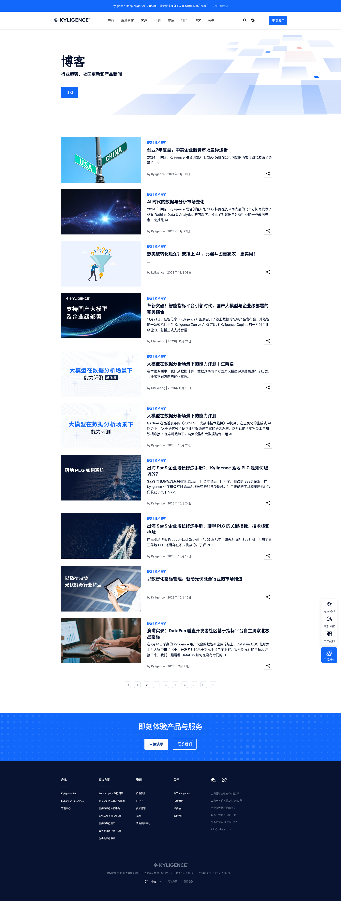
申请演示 (278, 20)
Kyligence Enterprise (72, 800)
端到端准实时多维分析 (110, 815)
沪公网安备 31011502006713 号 (216, 872)
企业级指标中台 (107, 838)
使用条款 (188, 881)
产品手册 (141, 793)
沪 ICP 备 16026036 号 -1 (185, 872)
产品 (111, 20)
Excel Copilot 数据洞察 (111, 793)
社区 (184, 20)
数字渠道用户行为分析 (110, 830)
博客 (198, 20)
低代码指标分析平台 (109, 808)
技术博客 (141, 808)
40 (203, 684)
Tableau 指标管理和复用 (112, 800)
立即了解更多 (220, 5)
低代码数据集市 (107, 823)
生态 (157, 20)
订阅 (69, 93)
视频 (138, 815)
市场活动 (178, 800)
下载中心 (66, 808)
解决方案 (127, 20)
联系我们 (185, 744)
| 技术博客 (159, 142)
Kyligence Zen (69, 793)
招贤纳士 (178, 808)
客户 (144, 20)
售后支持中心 (143, 823)
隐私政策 (172, 881)
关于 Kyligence (182, 793)
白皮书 (139, 800)
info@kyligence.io (221, 829)
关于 (211, 20)
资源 (171, 20)
